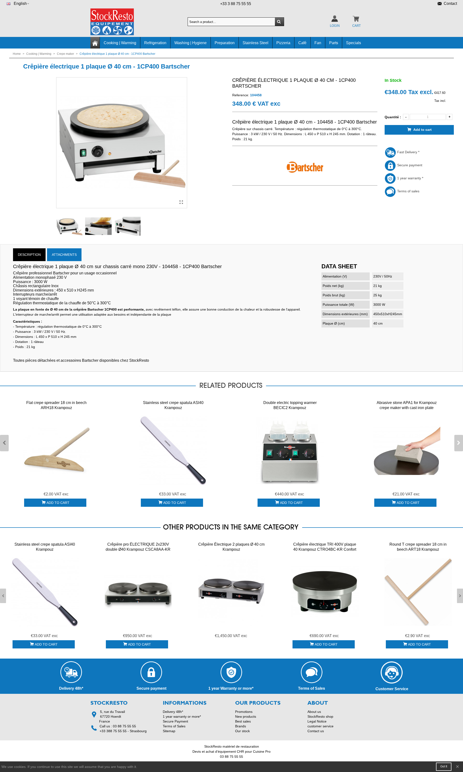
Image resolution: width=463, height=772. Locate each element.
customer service (320, 726)
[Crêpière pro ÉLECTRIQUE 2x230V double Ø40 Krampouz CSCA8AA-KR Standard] (138, 592)
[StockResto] (116, 21)
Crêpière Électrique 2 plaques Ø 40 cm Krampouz (231, 546)
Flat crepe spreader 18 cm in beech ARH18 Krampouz (56, 405)
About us (314, 712)
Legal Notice (317, 721)
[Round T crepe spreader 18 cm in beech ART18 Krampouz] (418, 592)
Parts (333, 43)
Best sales (243, 721)
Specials (353, 43)
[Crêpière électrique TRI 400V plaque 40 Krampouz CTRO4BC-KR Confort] (325, 592)
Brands (240, 726)
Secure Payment (175, 721)
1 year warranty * (409, 178)
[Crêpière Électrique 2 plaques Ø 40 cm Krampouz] (231, 592)
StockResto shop (320, 716)
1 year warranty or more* (182, 716)
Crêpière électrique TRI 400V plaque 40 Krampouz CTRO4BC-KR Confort (324, 546)
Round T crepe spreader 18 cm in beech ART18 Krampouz (418, 546)
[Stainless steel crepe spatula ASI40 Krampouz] (173, 450)
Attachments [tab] (64, 255)
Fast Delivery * (407, 152)
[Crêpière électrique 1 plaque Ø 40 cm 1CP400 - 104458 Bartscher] (181, 202)
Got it (443, 766)
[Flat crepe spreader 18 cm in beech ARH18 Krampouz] (56, 450)
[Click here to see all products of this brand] (304, 167)
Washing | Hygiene (190, 43)
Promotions (243, 712)
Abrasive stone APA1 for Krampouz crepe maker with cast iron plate (407, 405)
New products (245, 716)
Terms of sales (407, 191)
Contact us (315, 731)
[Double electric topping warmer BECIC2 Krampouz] (290, 450)
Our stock (242, 731)
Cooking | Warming (120, 43)
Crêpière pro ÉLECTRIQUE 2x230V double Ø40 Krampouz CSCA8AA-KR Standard (138, 549)
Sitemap (169, 731)
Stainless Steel (255, 43)
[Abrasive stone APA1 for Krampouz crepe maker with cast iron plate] (406, 450)
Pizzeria (283, 43)
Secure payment (409, 165)
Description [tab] (29, 255)
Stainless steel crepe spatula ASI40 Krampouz (173, 405)
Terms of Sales (174, 726)
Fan (317, 43)
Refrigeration (155, 43)
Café (302, 43)
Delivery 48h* (173, 712)
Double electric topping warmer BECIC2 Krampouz (290, 405)
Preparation (225, 43)
